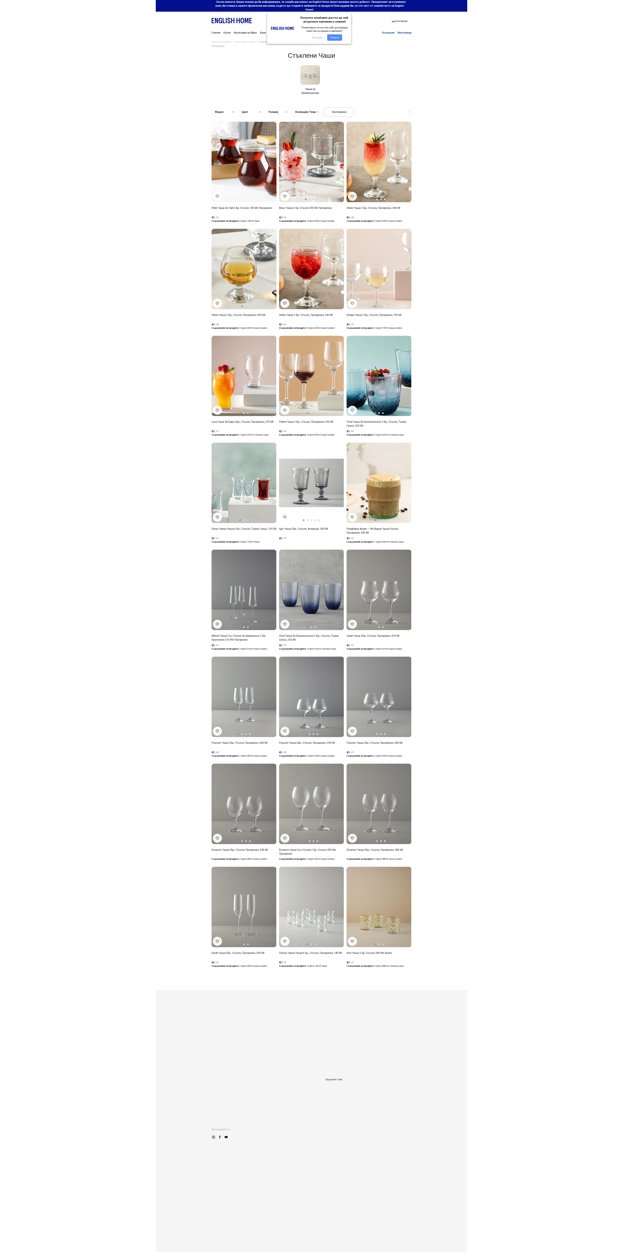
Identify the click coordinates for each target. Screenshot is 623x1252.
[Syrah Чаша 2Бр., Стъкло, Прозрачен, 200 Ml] (244, 907)
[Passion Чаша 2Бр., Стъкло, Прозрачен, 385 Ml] (244, 697)
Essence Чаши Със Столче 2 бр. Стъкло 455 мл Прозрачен (307, 851)
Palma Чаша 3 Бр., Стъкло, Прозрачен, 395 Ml (306, 421)
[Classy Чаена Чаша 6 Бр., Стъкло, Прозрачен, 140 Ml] (311, 907)
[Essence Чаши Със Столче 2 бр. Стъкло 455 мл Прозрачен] (311, 804)
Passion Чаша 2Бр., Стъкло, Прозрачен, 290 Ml (307, 742)
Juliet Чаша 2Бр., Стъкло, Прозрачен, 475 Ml (373, 635)
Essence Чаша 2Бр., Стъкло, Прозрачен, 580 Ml (375, 849)
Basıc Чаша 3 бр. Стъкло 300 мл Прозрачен (305, 207)
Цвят (245, 111)
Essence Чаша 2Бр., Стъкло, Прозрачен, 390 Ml (240, 849)
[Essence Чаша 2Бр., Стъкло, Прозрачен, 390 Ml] (244, 804)
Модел (219, 111)
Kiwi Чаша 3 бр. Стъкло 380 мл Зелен (369, 952)
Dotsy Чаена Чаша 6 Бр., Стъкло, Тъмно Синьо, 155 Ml (244, 528)
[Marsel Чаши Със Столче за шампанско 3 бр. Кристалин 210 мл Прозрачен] (244, 590)
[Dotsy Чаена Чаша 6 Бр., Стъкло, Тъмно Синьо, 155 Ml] (244, 483)
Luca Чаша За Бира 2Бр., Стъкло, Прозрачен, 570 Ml (242, 421)
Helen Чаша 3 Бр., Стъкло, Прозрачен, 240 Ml (306, 314)
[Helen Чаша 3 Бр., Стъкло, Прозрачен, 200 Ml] (379, 162)
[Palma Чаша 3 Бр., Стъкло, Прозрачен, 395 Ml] (311, 376)
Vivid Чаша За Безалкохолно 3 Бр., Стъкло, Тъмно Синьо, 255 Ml (309, 637)
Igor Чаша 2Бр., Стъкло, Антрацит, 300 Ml (303, 528)
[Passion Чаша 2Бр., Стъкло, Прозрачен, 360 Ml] (379, 697)
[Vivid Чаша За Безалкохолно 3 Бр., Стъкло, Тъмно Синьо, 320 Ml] (379, 376)
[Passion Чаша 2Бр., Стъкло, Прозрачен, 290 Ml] (311, 697)
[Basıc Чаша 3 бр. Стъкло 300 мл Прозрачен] (311, 162)
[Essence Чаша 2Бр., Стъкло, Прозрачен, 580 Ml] (379, 804)
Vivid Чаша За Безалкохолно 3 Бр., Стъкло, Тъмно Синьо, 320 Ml (376, 423)
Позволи (334, 37)
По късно (317, 37)
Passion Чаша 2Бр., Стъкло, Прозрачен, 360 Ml (374, 742)
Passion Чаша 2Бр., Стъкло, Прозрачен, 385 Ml (239, 742)
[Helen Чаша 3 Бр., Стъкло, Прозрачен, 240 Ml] (311, 269)
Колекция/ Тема (305, 111)
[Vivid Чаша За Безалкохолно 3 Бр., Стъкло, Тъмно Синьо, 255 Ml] (311, 590)
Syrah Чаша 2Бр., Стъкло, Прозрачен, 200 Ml (238, 952)
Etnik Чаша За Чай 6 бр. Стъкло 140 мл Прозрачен (242, 207)
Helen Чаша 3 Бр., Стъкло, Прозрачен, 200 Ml (373, 207)
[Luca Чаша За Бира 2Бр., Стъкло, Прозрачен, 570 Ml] (244, 376)
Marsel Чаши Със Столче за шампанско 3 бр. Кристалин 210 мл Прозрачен (239, 637)
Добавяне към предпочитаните (217, 196)
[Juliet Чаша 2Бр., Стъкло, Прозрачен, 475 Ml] (379, 590)
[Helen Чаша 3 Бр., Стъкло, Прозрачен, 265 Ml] (244, 269)
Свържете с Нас (333, 1079)
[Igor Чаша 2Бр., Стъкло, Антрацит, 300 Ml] (311, 483)
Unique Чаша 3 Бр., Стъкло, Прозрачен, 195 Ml (374, 314)
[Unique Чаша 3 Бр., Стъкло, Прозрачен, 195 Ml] (379, 269)
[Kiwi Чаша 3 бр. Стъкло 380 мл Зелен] (379, 907)
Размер (273, 111)
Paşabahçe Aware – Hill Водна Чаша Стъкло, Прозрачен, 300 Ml (373, 530)
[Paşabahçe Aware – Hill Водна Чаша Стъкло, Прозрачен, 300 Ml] (379, 483)
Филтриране (339, 111)
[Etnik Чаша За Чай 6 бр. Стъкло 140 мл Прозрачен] (244, 162)
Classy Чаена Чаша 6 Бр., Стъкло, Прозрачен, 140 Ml (310, 952)
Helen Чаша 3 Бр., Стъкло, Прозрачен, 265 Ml (238, 314)
